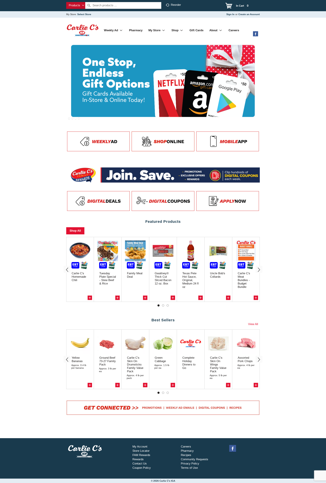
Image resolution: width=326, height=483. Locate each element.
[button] (90, 298)
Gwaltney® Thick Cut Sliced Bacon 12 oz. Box (163, 278)
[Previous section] (67, 269)
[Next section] (259, 269)
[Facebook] (255, 35)
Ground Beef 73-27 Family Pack (107, 361)
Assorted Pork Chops (245, 359)
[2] (72, 118)
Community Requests (194, 459)
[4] (79, 118)
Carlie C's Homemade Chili (79, 277)
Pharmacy (187, 450)
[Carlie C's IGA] (82, 30)
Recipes (186, 455)
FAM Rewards (141, 455)
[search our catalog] (89, 5)
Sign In (230, 14)
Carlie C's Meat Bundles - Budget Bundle (244, 280)
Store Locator (141, 450)
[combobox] (75, 5)
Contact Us (139, 463)
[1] (69, 118)
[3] (75, 118)
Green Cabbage (160, 359)
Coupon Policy (141, 467)
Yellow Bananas (77, 359)
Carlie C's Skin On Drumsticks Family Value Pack (135, 364)
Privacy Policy (190, 463)
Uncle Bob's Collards (217, 275)
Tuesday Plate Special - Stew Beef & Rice (107, 278)
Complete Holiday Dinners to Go (188, 363)
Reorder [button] (176, 4)
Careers (186, 446)
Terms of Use (189, 467)
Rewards (138, 459)
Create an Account (249, 14)
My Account (139, 446)
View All (253, 324)
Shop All (75, 230)
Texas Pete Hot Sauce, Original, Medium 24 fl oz (190, 280)
